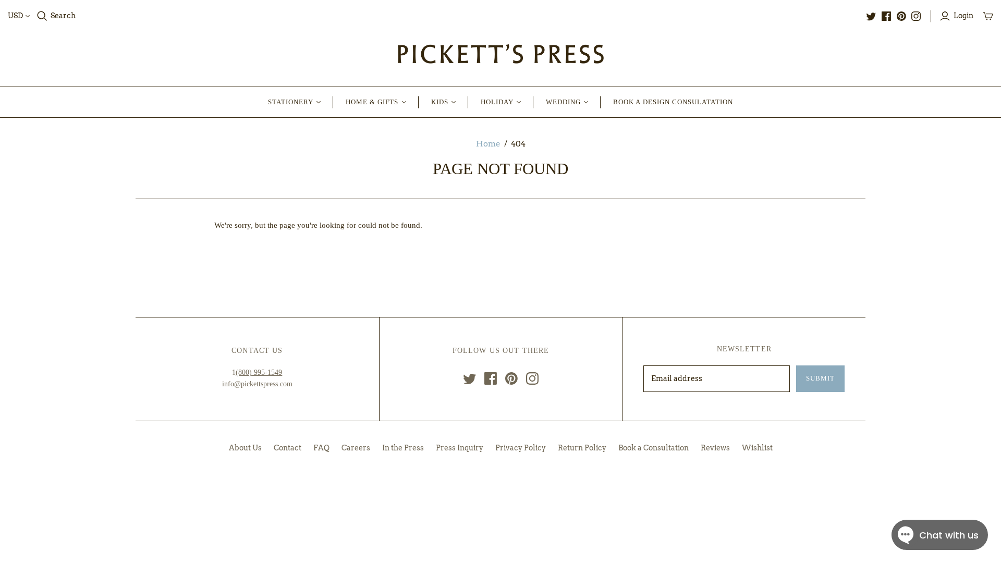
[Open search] (42, 16)
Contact (287, 448)
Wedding (563, 102)
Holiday (497, 102)
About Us (245, 448)
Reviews (715, 448)
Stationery (290, 102)
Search (63, 15)
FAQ (321, 448)
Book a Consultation (653, 448)
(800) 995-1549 (259, 372)
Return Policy (582, 448)
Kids (439, 102)
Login (963, 15)
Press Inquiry (459, 448)
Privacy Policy (520, 448)
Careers (355, 448)
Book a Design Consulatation (673, 102)
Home (488, 144)
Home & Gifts (372, 102)
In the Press (403, 448)
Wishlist (757, 448)
